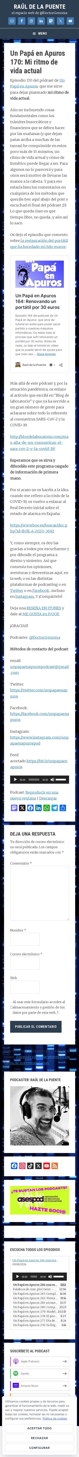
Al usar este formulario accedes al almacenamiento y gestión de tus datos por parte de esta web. (39, 1007)
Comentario (21, 863)
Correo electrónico (26, 954)
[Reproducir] (15, 780)
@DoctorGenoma (44, 637)
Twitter (16, 590)
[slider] (61, 779)
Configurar (39, 1447)
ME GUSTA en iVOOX (40, 614)
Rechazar (39, 1438)
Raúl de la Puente (39, 6)
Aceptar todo (39, 1428)
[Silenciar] (52, 780)
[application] (39, 780)
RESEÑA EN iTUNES (44, 608)
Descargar (48, 798)
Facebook (40, 590)
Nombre (18, 930)
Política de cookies (55, 1418)
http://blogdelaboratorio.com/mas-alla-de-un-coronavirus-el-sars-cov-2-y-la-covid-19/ (39, 442)
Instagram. (25, 596)
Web (13, 978)
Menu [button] (42, 33)
